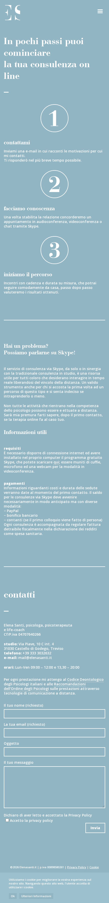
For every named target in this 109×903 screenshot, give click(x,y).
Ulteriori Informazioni (36, 896)
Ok (13, 896)
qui (56, 462)
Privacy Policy (80, 815)
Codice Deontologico (85, 679)
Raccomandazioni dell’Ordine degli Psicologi (45, 686)
